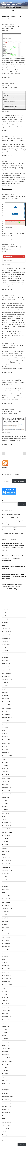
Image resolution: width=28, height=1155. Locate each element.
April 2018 (5, 924)
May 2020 (5, 845)
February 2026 (6, 625)
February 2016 (6, 1007)
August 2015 (5, 1026)
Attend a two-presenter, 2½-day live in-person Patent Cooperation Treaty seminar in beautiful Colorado (13, 523)
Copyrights (5, 1093)
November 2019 (6, 864)
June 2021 (5, 803)
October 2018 (6, 905)
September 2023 (7, 717)
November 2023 (6, 711)
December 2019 (6, 860)
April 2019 (5, 886)
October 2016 (6, 981)
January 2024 (6, 705)
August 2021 (5, 797)
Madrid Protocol (6, 1103)
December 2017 (6, 937)
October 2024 (6, 676)
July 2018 (4, 915)
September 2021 (7, 794)
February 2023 (6, 740)
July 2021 (4, 800)
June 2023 (5, 727)
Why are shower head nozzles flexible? (12, 533)
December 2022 (6, 746)
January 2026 (6, 628)
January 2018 (6, 934)
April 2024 (5, 695)
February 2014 (6, 1083)
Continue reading (7, 77)
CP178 (20, 276)
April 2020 (5, 848)
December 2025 (6, 632)
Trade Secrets (6, 1125)
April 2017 (5, 962)
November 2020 (6, 825)
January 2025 (6, 667)
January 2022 (6, 781)
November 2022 (6, 749)
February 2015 (6, 1045)
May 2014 (5, 1074)
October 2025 (6, 638)
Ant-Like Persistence (10, 3)
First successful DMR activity (10, 518)
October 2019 (6, 867)
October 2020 (6, 829)
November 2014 (6, 1054)
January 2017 (5, 972)
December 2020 (6, 822)
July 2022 (5, 762)
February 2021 (6, 816)
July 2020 (5, 838)
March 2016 (5, 1004)
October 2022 (6, 752)
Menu (14, 10)
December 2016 (6, 975)
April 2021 (5, 810)
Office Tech (5, 1109)
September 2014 (7, 1061)
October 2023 (6, 714)
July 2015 (4, 1029)
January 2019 (6, 895)
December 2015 (6, 1013)
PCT (3, 1119)
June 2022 (5, 765)
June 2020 (5, 841)
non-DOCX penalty (7, 1106)
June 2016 (5, 994)
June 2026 (5, 616)
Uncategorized (6, 1135)
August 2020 (6, 835)
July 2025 (5, 647)
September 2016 (7, 985)
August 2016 (5, 988)
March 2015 (5, 1042)
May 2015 (5, 1035)
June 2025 (5, 651)
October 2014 (6, 1058)
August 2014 (5, 1064)
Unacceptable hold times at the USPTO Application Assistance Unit (12, 558)
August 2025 (6, 644)
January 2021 (5, 819)
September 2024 (7, 679)
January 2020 (6, 857)
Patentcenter (6, 1112)
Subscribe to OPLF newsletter (10, 474)
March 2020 (5, 851)
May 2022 (5, 768)
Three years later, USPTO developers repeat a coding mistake (12, 28)
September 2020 (7, 832)
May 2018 (5, 921)
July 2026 (5, 612)
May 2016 (5, 997)
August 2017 (5, 950)
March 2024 (5, 698)
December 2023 (6, 708)
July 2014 (4, 1067)
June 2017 (5, 956)
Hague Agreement (7, 1096)
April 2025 (5, 657)
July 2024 (5, 686)
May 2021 (5, 806)
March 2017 (5, 965)
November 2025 (6, 635)
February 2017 (6, 969)
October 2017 (6, 943)
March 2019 (5, 889)
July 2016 (4, 991)
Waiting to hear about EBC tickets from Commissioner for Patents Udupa (13, 382)
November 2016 (6, 978)
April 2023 (5, 733)
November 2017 (6, 940)
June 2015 (5, 1032)
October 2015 (6, 1020)
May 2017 (5, 959)
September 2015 (7, 1023)
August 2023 (6, 721)
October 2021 (6, 790)
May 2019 (5, 883)
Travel (4, 1131)
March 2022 (5, 775)
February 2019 (6, 892)
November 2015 (6, 1016)
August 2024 (6, 682)
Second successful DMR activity (11, 514)
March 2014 (5, 1080)
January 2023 (6, 743)
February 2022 (6, 778)
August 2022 (5, 759)
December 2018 (6, 899)
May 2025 (5, 654)
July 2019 (4, 876)
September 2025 (7, 641)
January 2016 (6, 1010)
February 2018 (6, 930)
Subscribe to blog (19, 481)
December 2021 (6, 784)
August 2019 (5, 873)
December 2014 (6, 1051)
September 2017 (7, 946)
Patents (4, 1116)
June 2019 (5, 880)
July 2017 (4, 953)
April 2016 (5, 1000)
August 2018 (5, 911)
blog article (20, 309)
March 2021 (5, 813)
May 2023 (5, 730)
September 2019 (7, 870)
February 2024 (6, 702)
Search (4, 500)
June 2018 (5, 918)
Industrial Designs (7, 1100)
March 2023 (5, 736)
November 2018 (6, 902)
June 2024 (5, 689)
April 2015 (5, 1039)
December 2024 (6, 670)
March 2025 (5, 660)
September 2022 (7, 756)
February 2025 (6, 663)
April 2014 (5, 1077)
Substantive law (6, 1122)
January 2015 (6, 1048)
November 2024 (6, 673)
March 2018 (5, 927)
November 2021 (6, 787)
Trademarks (5, 1128)
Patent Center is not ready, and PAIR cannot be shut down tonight (13, 249)
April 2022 (5, 771)
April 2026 (5, 622)
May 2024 (5, 692)
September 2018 (7, 908)
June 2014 (5, 1070)
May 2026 (5, 619)
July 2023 (5, 724)
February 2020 (6, 854)
